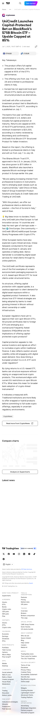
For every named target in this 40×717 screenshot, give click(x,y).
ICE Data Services (26, 569)
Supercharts (6, 595)
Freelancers (6, 706)
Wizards (5, 704)
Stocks (4, 602)
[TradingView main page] (8, 3)
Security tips (25, 677)
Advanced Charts (27, 695)
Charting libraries (27, 690)
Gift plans (24, 604)
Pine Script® (6, 657)
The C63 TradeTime (28, 658)
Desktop (5, 666)
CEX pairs (5, 611)
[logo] (8, 15)
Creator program (8, 679)
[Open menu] (3, 3)
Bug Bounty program (28, 679)
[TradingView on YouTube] (13, 553)
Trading (4, 690)
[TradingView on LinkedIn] (24, 553)
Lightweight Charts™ (28, 693)
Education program (27, 713)
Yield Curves (6, 650)
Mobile (4, 663)
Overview (24, 611)
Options (5, 652)
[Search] (20, 3)
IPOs (3, 641)
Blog (22, 640)
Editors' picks (6, 695)
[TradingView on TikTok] (34, 553)
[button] (20, 423)
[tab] (10, 53)
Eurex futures (25, 627)
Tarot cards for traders (29, 656)
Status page (25, 681)
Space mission (26, 638)
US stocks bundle (27, 629)
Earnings (5, 636)
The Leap (24, 618)
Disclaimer (24, 667)
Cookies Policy (26, 672)
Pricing (23, 600)
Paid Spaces (6, 709)
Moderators (6, 684)
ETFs (4, 604)
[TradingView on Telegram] (29, 553)
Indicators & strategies (10, 702)
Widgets (24, 688)
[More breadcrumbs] (10, 9)
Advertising (25, 706)
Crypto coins (6, 609)
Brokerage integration (28, 708)
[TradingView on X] (3, 553)
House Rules (6, 682)
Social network (7, 672)
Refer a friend (7, 677)
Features (24, 597)
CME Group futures (27, 624)
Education (5, 693)
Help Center (25, 643)
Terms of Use (25, 665)
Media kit (24, 647)
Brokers (23, 613)
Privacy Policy (26, 670)
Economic (5, 634)
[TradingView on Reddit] (3, 559)
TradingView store (27, 654)
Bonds (4, 607)
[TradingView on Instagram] (18, 553)
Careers (23, 645)
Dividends (5, 639)
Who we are (25, 636)
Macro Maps (6, 654)
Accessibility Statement (29, 674)
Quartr (31, 583)
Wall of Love (6, 675)
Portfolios (5, 647)
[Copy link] (36, 46)
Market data (25, 602)
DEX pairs (5, 614)
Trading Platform (27, 697)
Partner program (26, 710)
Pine (3, 616)
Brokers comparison (28, 615)
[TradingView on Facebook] (8, 553)
